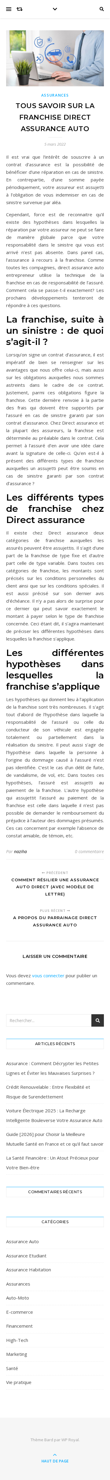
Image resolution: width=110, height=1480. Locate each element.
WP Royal (70, 1439)
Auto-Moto (17, 1298)
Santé (12, 1368)
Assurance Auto (22, 1241)
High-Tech (17, 1340)
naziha (20, 851)
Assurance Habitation (28, 1269)
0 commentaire (89, 851)
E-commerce (19, 1312)
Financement (19, 1326)
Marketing (16, 1354)
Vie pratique (18, 1382)
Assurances (55, 95)
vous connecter (48, 975)
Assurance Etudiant (26, 1256)
